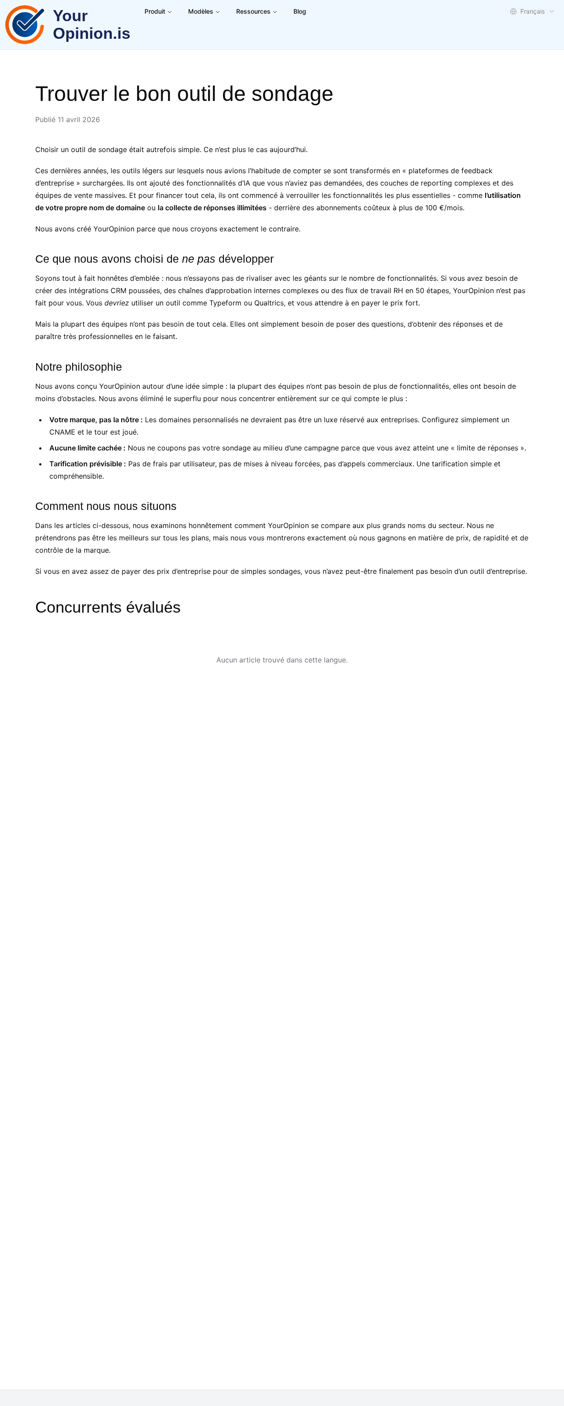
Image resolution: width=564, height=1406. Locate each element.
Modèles (200, 11)
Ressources (253, 11)
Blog (299, 11)
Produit (155, 11)
